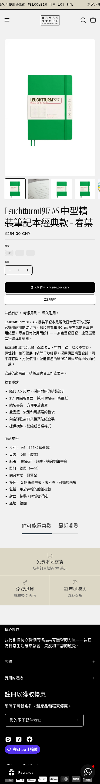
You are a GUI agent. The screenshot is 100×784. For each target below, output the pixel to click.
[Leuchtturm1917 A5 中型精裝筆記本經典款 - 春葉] (15, 188)
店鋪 (8, 661)
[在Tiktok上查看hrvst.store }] (18, 739)
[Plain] (9, 253)
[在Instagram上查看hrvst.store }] (8, 739)
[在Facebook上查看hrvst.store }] (29, 739)
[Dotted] (19, 253)
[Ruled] (30, 253)
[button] (83, 20)
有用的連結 (14, 678)
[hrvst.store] (50, 20)
